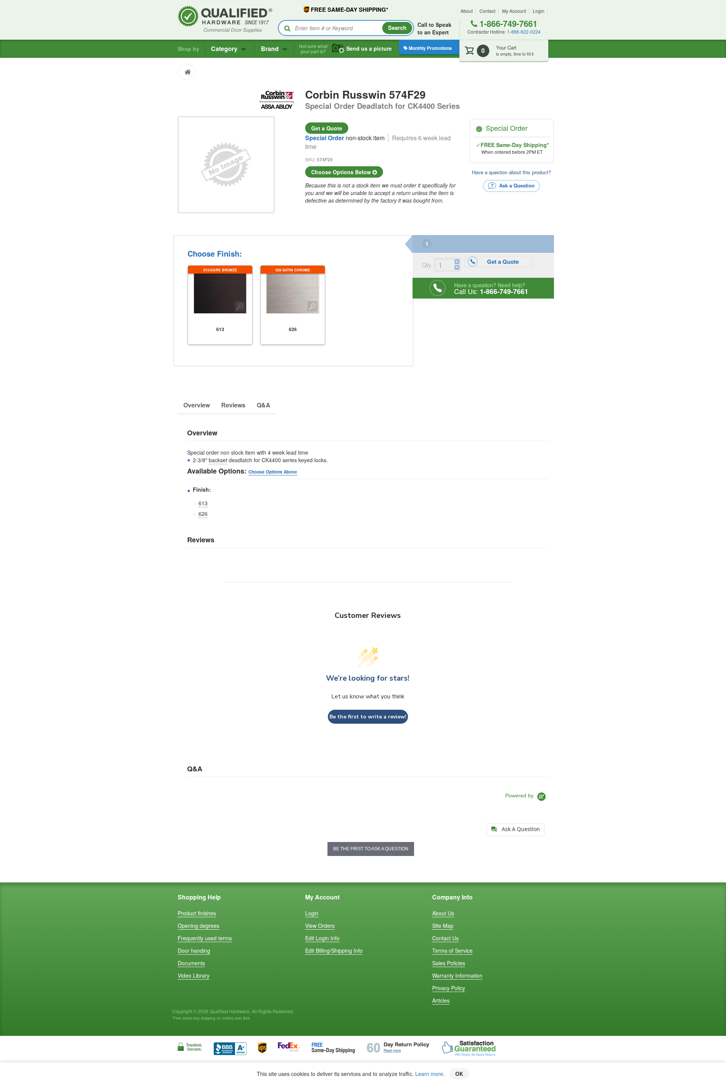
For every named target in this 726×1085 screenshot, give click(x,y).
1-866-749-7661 (507, 23)
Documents (191, 963)
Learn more (429, 1073)
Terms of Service (452, 950)
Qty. (427, 264)
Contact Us (445, 938)
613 (203, 503)
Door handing (194, 950)
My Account (514, 11)
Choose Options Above (272, 472)
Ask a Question (516, 185)
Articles (441, 1000)
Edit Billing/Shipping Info (334, 950)
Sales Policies (448, 963)
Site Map (442, 925)
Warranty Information (457, 975)
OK (459, 1073)
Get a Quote (326, 128)
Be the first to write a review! (367, 716)
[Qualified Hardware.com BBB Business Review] (230, 1048)
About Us (443, 913)
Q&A (263, 405)
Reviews (233, 405)
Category (225, 48)
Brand (270, 48)
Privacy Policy (448, 988)
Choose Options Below (341, 172)
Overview (196, 405)
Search (397, 27)
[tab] (515, 829)
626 (203, 513)
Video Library (193, 975)
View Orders (320, 925)
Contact (487, 11)
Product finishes (197, 913)
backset (218, 460)
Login (538, 11)
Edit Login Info (322, 938)
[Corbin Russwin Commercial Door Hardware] (277, 98)
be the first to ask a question (370, 848)
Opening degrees (198, 925)
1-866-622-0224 (524, 31)
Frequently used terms (205, 938)
